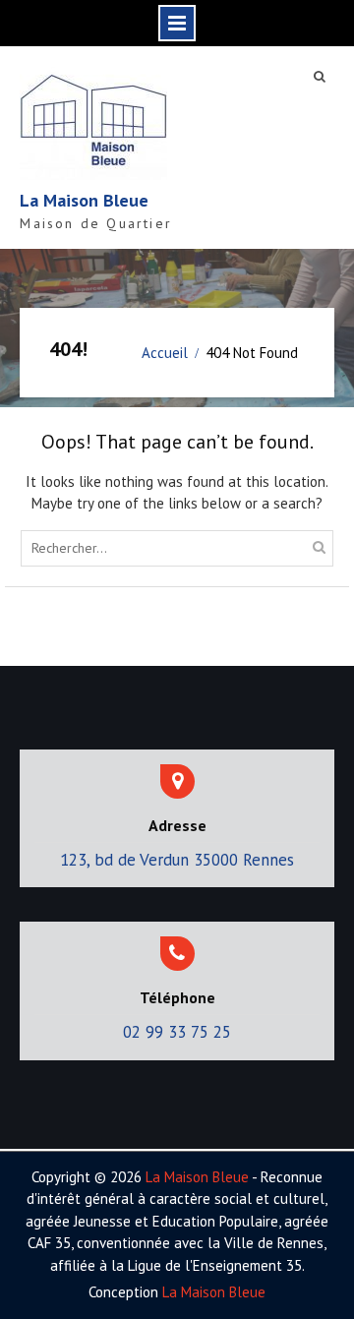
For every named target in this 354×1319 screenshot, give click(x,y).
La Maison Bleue (84, 200)
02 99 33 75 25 (177, 1032)
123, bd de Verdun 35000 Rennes (177, 859)
